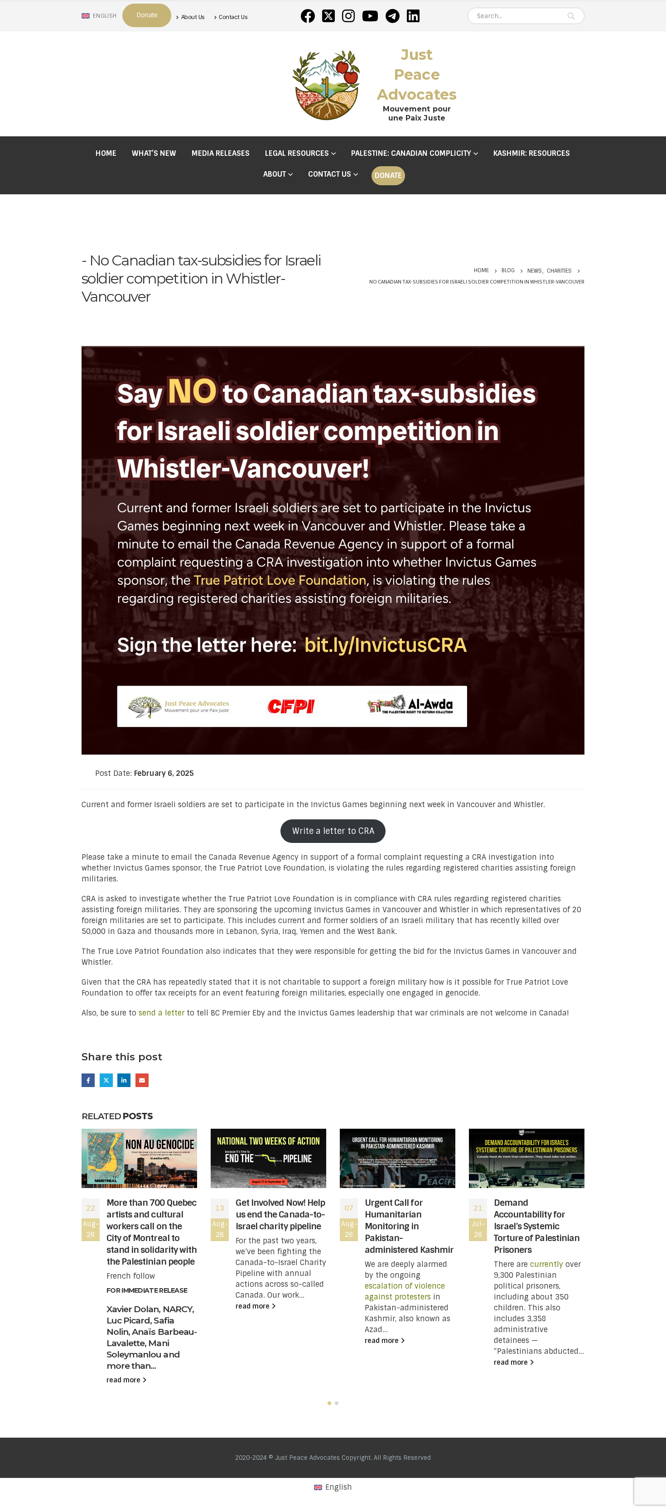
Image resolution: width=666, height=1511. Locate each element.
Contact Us (233, 17)
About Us (193, 17)
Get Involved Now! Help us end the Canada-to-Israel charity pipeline (280, 1214)
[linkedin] (413, 15)
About (274, 174)
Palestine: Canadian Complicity (411, 153)
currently (546, 1264)
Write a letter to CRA (333, 831)
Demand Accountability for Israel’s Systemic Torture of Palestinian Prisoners (536, 1226)
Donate (388, 175)
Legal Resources (297, 153)
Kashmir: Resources (531, 153)
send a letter (163, 1013)
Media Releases (221, 153)
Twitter (106, 1080)
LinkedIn (123, 1080)
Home (106, 153)
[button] (329, 1403)
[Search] (571, 16)
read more (124, 1380)
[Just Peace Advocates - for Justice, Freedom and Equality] (326, 83)
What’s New (154, 153)
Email (142, 1080)
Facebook (88, 1080)
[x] (328, 15)
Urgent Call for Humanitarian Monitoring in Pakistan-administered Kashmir (409, 1226)
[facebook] (307, 15)
